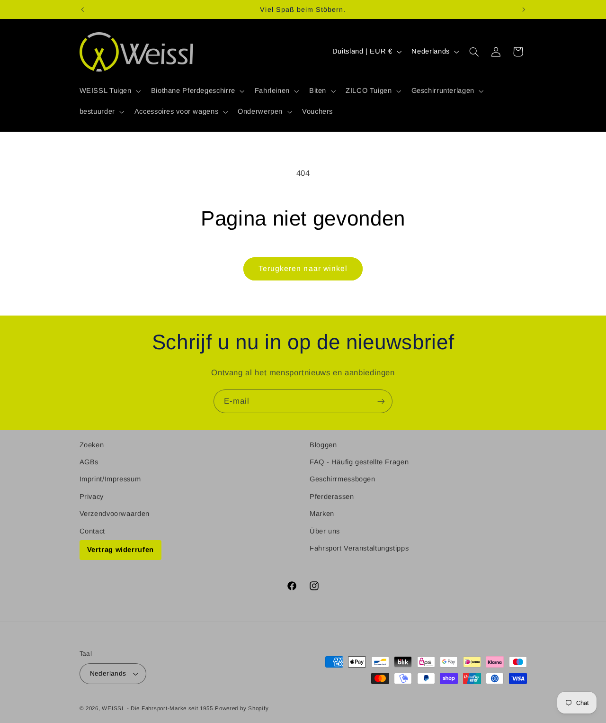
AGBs (89, 462)
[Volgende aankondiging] (523, 9)
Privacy (92, 496)
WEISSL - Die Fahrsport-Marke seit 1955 (157, 708)
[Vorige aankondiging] (82, 9)
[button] (109, 91)
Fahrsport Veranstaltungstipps (359, 548)
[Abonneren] (381, 401)
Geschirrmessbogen (342, 479)
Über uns (325, 531)
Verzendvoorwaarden (115, 513)
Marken (322, 513)
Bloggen (323, 445)
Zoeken (92, 445)
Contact (92, 531)
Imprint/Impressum (110, 479)
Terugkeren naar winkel (303, 268)
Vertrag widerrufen (120, 549)
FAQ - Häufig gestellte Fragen (359, 462)
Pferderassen (332, 496)
